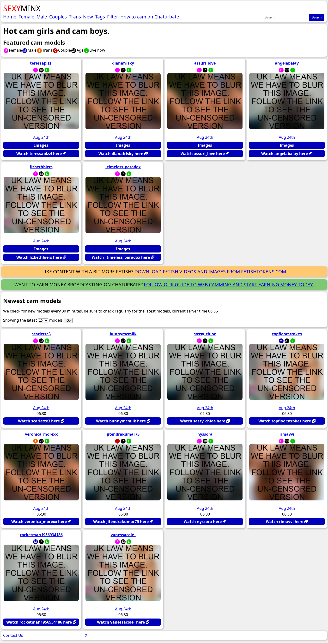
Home (9, 16)
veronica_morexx (41, 434)
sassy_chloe (205, 334)
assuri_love (205, 63)
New (88, 16)
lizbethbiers (41, 166)
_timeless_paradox (123, 166)
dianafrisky (123, 63)
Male (41, 16)
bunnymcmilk (123, 334)
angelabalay (287, 63)
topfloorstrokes (287, 334)
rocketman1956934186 (41, 534)
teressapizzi (41, 63)
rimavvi (286, 434)
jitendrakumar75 (123, 434)
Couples (58, 16)
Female (26, 16)
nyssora (205, 434)
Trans (75, 16)
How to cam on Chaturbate (149, 16)
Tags (100, 16)
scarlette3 (41, 334)
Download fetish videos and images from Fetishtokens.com (210, 271)
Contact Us (13, 635)
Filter (112, 16)
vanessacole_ (123, 534)
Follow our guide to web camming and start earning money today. (229, 284)
